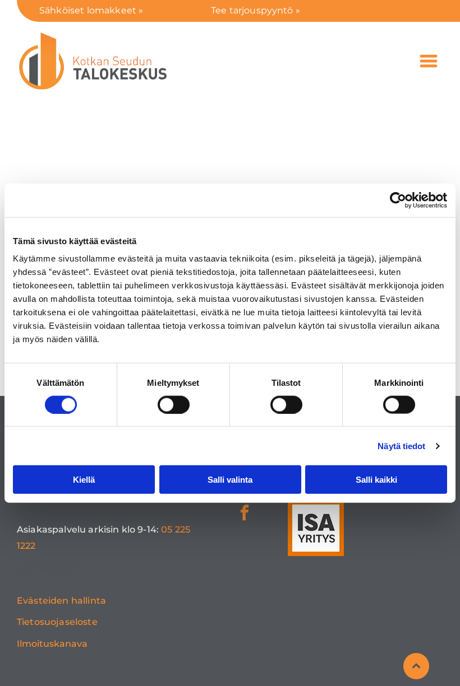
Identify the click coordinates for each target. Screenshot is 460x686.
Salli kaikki (376, 479)
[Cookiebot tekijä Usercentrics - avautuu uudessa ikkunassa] (398, 200)
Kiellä (84, 479)
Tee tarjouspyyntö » (255, 10)
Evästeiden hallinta (61, 600)
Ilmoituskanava (52, 643)
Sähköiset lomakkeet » (91, 10)
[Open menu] (429, 61)
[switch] (174, 404)
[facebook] (244, 514)
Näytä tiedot (401, 445)
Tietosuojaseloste (57, 622)
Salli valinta (230, 479)
